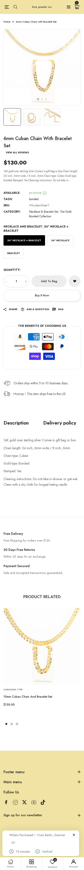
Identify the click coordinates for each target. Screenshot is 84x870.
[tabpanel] (42, 67)
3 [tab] (46, 99)
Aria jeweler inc (42, 7)
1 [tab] (38, 99)
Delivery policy (59, 422)
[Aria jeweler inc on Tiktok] (43, 802)
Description (16, 422)
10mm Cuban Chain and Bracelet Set (28, 697)
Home (7, 21)
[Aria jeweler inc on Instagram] (15, 802)
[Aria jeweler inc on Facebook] (6, 802)
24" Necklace (60, 240)
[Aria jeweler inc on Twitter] (24, 802)
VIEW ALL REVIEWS (17, 152)
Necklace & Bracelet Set (43, 212)
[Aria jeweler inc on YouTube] (33, 802)
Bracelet (13, 253)
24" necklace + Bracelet (24, 240)
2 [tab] (42, 99)
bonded (33, 199)
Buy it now (42, 295)
